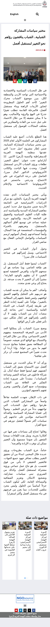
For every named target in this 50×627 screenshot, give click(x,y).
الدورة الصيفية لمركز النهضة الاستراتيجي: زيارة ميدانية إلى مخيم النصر (25, 541)
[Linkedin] (20, 610)
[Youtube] (16, 610)
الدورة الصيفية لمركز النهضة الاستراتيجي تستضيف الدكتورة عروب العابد (41, 541)
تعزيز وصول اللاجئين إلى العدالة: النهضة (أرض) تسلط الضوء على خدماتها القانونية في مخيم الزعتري (9, 543)
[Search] (37, 14)
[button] (25, 20)
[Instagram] (25, 610)
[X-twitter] (29, 610)
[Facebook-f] (33, 610)
